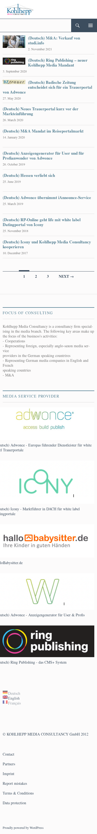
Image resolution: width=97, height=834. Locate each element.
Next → (66, 276)
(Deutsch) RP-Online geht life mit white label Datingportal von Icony (42, 222)
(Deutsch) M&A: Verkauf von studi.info (54, 40)
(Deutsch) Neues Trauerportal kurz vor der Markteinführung (40, 111)
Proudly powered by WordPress (23, 827)
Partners (9, 763)
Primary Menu (90, 25)
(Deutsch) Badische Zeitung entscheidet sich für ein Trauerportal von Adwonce (47, 87)
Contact (8, 754)
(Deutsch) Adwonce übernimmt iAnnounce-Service (47, 197)
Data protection (14, 802)
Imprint (8, 773)
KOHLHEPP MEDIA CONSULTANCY (37, 734)
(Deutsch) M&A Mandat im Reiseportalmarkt (43, 131)
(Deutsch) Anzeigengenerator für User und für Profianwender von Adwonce (43, 155)
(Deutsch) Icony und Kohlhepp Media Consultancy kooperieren (47, 244)
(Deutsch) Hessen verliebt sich (29, 175)
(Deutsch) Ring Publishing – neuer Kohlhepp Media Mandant (58, 62)
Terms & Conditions (18, 793)
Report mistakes (15, 783)
